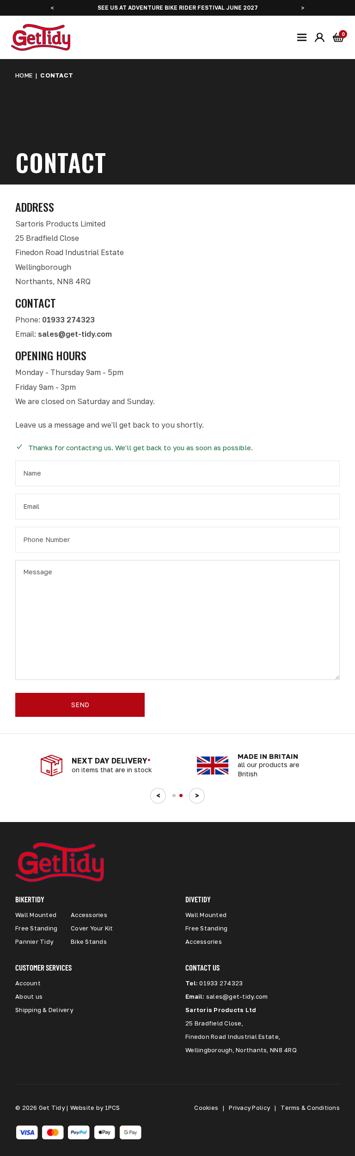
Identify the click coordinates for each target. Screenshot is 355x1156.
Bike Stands (89, 941)
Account (28, 983)
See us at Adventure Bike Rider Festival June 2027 (178, 7)
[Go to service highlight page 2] (181, 795)
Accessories (89, 914)
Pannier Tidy (34, 941)
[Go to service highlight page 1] (174, 795)
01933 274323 (68, 319)
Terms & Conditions (310, 1107)
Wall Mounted (35, 914)
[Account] (320, 37)
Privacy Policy (249, 1107)
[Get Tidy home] (40, 37)
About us (29, 996)
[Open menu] (301, 37)
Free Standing (36, 928)
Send (80, 705)
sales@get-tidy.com (75, 334)
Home (23, 75)
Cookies (206, 1107)
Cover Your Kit (92, 928)
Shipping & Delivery (44, 1009)
